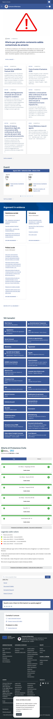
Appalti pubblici (31, 648)
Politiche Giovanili (6, 712)
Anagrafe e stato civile (20, 652)
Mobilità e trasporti (31, 665)
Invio (48, 577)
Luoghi (41, 662)
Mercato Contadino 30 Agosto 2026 (39, 190)
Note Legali (30, 691)
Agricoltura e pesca (19, 648)
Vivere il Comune (44, 656)
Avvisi (41, 652)
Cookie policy (30, 687)
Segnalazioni (5, 709)
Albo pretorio (30, 693)
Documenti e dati (6, 648)
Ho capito (19, 714)
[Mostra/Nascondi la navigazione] (1, 6)
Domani (39, 459)
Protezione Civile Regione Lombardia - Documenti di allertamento (26, 527)
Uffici (3, 650)
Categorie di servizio (21, 645)
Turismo (29, 675)
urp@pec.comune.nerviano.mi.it (9, 698)
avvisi (30, 123)
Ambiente (17, 650)
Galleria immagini (44, 660)
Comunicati (42, 650)
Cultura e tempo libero (32, 654)
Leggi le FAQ (18, 683)
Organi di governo (6, 652)
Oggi (14, 459)
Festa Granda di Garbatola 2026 (17, 185)
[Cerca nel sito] (50, 6)
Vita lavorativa (30, 677)
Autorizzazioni (30, 650)
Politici (4, 654)
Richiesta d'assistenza (20, 693)
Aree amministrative (7, 656)
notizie (6, 66)
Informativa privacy (31, 689)
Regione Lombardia (6, 2)
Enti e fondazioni (6, 662)
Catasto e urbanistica (32, 652)
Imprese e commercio (32, 663)
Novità (41, 645)
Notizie (41, 648)
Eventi (41, 664)
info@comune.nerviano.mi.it (9, 703)
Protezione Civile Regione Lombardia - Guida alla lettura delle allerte (26, 567)
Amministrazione (7, 645)
